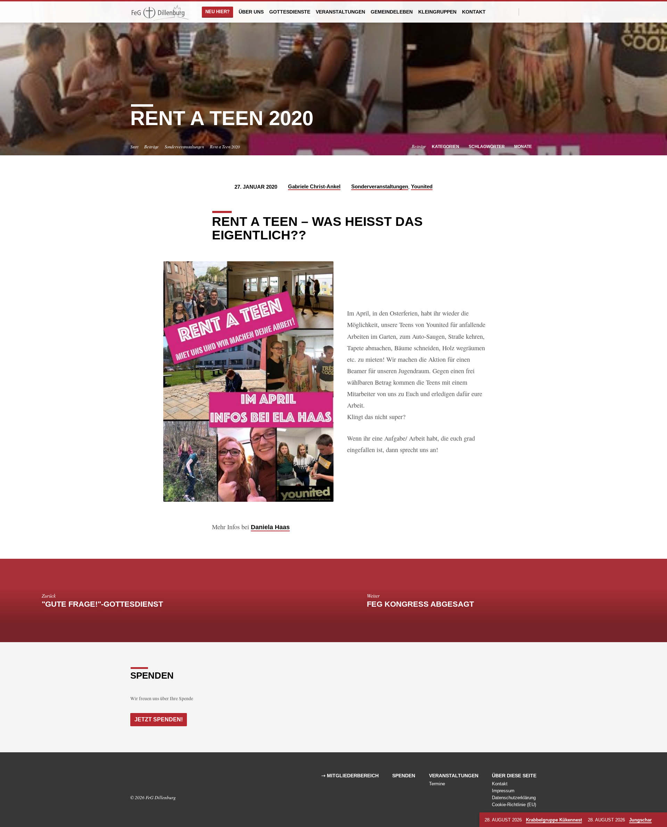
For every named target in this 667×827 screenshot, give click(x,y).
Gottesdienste (289, 12)
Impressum (503, 790)
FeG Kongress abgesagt (420, 604)
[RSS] (154, 778)
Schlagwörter (487, 146)
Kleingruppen (437, 12)
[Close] (660, 820)
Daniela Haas (270, 527)
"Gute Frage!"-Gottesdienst (102, 604)
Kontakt (474, 12)
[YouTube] (534, 12)
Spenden (403, 775)
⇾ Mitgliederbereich (350, 775)
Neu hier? (217, 11)
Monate (523, 146)
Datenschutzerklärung (514, 797)
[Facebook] (526, 12)
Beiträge (151, 146)
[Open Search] (513, 12)
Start (134, 146)
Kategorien (446, 146)
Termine (437, 783)
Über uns (251, 12)
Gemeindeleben (392, 12)
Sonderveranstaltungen (184, 146)
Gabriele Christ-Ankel (314, 186)
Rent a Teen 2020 (225, 146)
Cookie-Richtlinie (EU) (514, 804)
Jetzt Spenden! (158, 719)
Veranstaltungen (340, 12)
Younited (422, 186)
